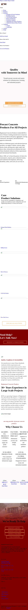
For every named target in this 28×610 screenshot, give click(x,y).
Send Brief (2, 42)
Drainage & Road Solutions (6, 227)
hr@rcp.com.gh (4, 36)
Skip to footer (11, 0)
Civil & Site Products (5, 293)
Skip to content (3, 0)
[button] (26, 4)
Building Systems (4, 247)
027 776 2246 (4, 565)
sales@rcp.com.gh (5, 563)
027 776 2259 (4, 569)
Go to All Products (4, 48)
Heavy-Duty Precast (4, 317)
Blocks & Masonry (4, 271)
